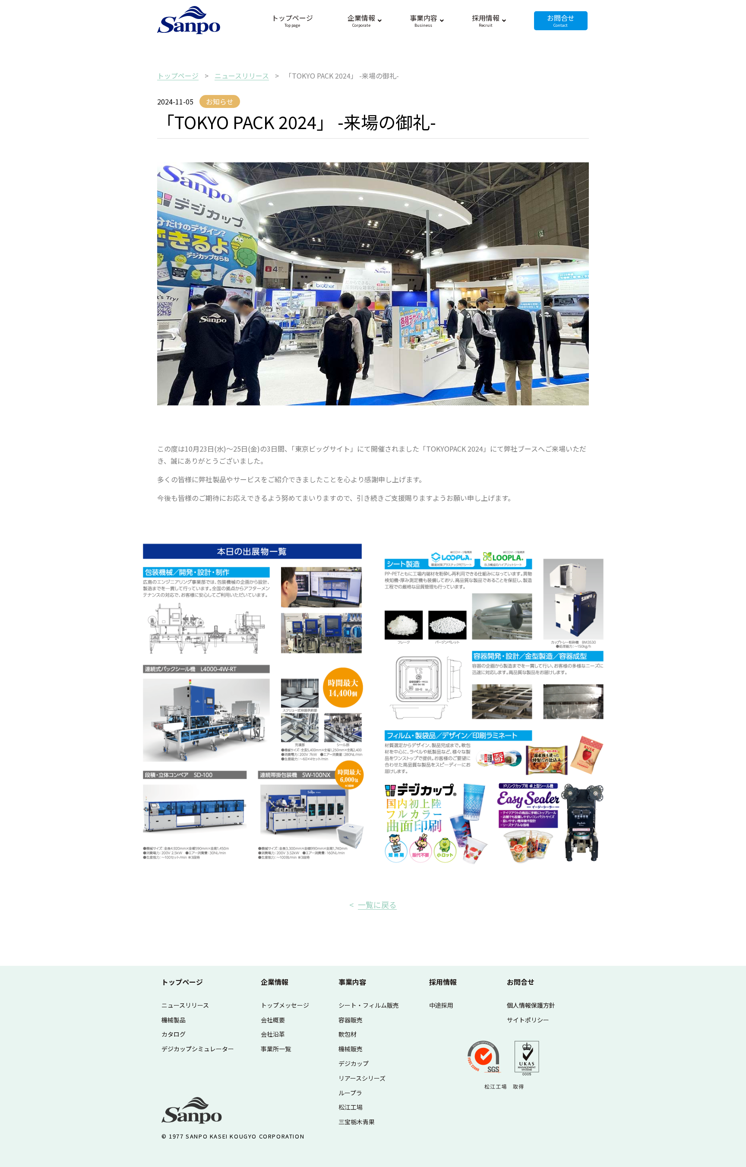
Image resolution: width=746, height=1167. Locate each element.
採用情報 (443, 982)
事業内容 (352, 982)
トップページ (182, 982)
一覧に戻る (377, 904)
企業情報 (274, 982)
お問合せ (520, 982)
